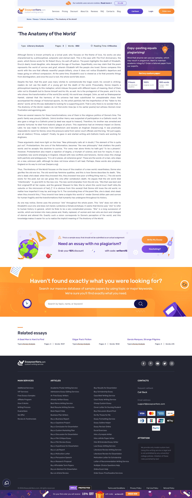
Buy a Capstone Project (60, 423)
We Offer (21, 415)
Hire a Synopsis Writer (103, 434)
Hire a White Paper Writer (104, 438)
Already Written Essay (60, 399)
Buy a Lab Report (58, 450)
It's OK (120, 3)
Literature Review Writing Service (107, 450)
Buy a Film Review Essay (61, 442)
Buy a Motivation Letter (60, 454)
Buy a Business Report (60, 419)
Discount (74, 11)
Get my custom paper (149, 73)
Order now (166, 11)
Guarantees (22, 411)
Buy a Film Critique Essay (61, 438)
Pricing (65, 11)
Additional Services (26, 388)
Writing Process (24, 407)
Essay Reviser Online (102, 427)
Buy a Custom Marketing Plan (63, 430)
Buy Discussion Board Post (105, 411)
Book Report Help (58, 411)
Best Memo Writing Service (62, 403)
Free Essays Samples (26, 396)
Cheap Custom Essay (102, 403)
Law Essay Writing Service (104, 446)
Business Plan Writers (59, 415)
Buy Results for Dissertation (105, 388)
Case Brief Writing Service (104, 396)
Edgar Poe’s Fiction (81, 339)
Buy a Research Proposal (61, 461)
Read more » (106, 3)
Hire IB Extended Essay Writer (106, 442)
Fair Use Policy (152, 488)
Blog (119, 11)
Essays (36, 19)
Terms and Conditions (116, 488)
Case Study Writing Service (105, 399)
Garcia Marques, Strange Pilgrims (143, 339)
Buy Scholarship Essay (103, 392)
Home (29, 19)
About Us (84, 11)
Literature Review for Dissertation (108, 454)
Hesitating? (155, 249)
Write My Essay (154, 239)
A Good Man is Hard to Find (31, 339)
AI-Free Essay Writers (59, 396)
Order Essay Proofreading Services (108, 473)
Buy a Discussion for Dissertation (64, 434)
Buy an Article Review (60, 473)
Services (55, 11)
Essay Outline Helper (102, 423)
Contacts (110, 11)
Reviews (94, 11)
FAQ (102, 11)
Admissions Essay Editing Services (65, 392)
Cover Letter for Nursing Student (107, 407)
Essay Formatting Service (104, 419)
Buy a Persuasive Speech (61, 457)
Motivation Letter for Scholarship (107, 457)
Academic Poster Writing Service (64, 388)
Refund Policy (168, 488)
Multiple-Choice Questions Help (107, 465)
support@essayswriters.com (151, 404)
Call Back (135, 11)
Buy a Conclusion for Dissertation (64, 427)
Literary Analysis (47, 19)
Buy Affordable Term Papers (62, 465)
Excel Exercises (100, 430)
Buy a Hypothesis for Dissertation (64, 446)
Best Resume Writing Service (62, 407)
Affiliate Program (24, 399)
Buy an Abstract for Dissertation (64, 469)
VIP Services (23, 392)
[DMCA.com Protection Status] (80, 489)
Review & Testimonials (27, 419)
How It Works (23, 403)
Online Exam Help (101, 469)
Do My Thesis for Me (102, 415)
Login (151, 11)
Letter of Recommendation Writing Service (111, 461)
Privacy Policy (135, 488)
